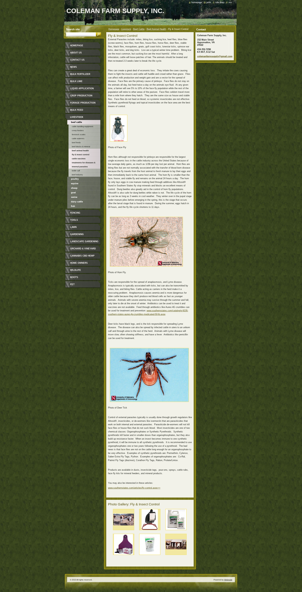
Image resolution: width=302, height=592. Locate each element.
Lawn (73, 227)
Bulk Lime (76, 81)
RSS (230, 2)
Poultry (75, 179)
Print (208, 2)
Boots (74, 277)
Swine (74, 197)
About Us (76, 52)
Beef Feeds (76, 142)
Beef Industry (77, 175)
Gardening (77, 234)
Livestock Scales (78, 134)
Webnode (228, 580)
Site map (219, 2)
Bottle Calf (76, 171)
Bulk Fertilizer (80, 74)
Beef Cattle (139, 29)
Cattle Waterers (78, 138)
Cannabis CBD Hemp (82, 255)
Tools (74, 220)
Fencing (75, 212)
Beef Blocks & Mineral (81, 146)
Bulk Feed (76, 110)
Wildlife (75, 270)
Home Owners (79, 263)
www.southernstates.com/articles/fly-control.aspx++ (134, 488)
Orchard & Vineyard (83, 248)
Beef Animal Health (156, 29)
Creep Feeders (78, 130)
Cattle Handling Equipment (82, 126)
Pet (72, 284)
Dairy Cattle (77, 201)
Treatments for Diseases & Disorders (83, 163)
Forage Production (82, 102)
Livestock (126, 29)
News (73, 67)
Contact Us (77, 60)
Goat (73, 192)
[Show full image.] (123, 520)
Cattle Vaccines (78, 159)
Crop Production (81, 95)
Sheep (74, 188)
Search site (73, 29)
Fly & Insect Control (80, 155)
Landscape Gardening (84, 241)
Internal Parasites (80, 167)
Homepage (113, 29)
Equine (74, 183)
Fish (73, 206)
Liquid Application (82, 88)
